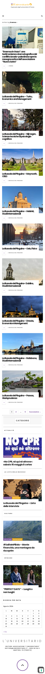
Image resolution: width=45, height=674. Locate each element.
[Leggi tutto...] (4, 66)
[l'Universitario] (21, 4)
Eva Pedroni (17, 456)
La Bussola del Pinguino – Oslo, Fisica (19, 248)
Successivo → (35, 412)
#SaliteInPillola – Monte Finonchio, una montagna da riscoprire (18, 547)
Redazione (16, 498)
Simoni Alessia (17, 584)
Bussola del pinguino (16, 103)
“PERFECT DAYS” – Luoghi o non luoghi (17, 591)
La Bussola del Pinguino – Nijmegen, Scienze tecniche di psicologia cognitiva (19, 136)
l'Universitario (22, 641)
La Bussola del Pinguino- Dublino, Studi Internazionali (17, 285)
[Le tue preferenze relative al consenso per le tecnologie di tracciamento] (41, 670)
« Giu (5, 632)
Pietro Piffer (17, 539)
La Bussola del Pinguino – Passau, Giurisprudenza (18, 397)
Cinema (11, 65)
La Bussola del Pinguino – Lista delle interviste (19, 505)
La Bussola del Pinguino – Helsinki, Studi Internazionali (18, 212)
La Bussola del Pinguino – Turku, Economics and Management (17, 98)
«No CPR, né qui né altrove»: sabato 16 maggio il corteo (18, 463)
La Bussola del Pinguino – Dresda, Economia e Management (18, 322)
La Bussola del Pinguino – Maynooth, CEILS (19, 175)
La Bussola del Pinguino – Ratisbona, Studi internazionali (19, 359)
